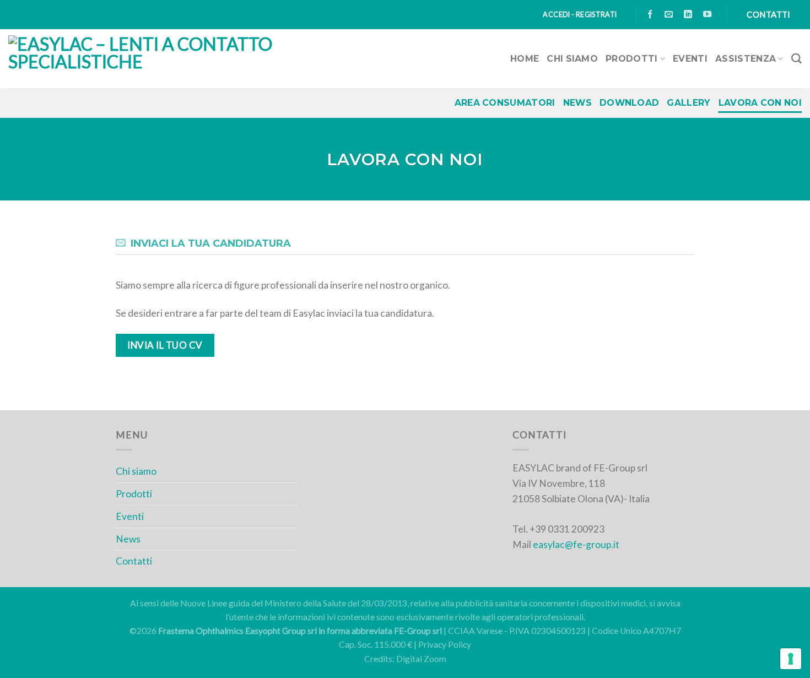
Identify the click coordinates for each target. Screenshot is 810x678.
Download (630, 102)
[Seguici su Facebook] (650, 15)
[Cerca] (796, 58)
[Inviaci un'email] (669, 15)
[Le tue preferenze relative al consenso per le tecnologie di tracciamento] (790, 658)
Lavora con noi (760, 102)
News (577, 102)
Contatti (134, 561)
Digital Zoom (421, 659)
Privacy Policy (444, 644)
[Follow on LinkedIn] (688, 15)
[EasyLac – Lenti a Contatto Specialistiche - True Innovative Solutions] (201, 58)
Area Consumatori (505, 102)
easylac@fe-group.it (576, 544)
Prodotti (632, 58)
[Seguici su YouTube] (707, 15)
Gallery (688, 102)
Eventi (690, 58)
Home (524, 58)
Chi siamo (572, 58)
